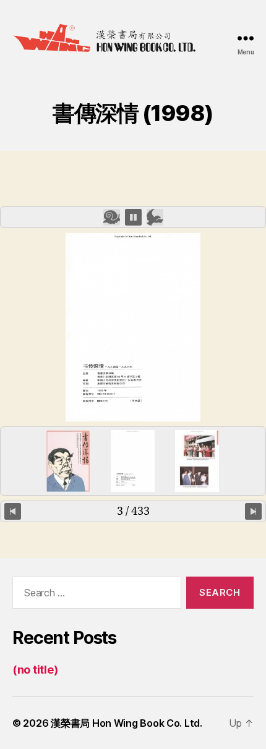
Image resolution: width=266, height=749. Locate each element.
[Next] (253, 511)
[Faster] (155, 217)
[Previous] (12, 511)
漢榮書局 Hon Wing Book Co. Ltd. (126, 723)
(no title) (35, 669)
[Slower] (111, 217)
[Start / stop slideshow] (133, 217)
